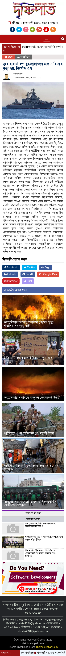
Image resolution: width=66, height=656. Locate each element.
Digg (47, 267)
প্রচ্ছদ (10, 56)
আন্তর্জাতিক (25, 56)
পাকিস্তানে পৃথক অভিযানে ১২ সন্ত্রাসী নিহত (29, 433)
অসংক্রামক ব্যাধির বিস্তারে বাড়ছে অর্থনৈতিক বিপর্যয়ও (40, 525)
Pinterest (12, 281)
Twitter (30, 267)
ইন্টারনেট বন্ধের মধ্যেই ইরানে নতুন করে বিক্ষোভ (28, 360)
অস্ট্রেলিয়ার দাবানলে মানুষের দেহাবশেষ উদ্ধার (31, 398)
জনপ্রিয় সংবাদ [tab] (33, 519)
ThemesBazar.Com (47, 647)
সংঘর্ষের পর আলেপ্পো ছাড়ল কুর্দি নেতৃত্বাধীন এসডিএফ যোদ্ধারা (30, 503)
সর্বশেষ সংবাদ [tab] (33, 513)
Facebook (12, 267)
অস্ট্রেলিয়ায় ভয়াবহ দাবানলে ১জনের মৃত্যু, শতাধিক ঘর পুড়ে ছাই (29, 324)
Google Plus (50, 274)
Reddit (29, 274)
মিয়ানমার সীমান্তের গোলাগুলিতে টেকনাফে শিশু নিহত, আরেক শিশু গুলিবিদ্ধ (40, 553)
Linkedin (11, 274)
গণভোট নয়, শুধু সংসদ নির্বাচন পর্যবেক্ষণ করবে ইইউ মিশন (44, 538)
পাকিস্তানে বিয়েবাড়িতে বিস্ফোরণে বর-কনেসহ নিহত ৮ (31, 468)
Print (29, 281)
